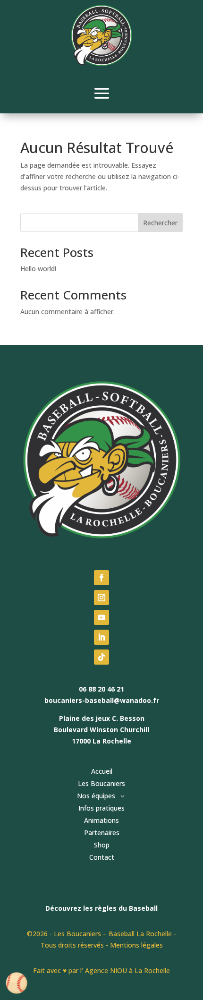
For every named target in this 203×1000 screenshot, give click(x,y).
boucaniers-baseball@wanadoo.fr (101, 700)
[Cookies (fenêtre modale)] (16, 983)
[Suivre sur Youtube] (101, 617)
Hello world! (38, 268)
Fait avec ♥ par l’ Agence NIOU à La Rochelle (101, 970)
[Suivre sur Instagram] (101, 597)
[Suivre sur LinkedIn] (101, 637)
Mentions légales (136, 944)
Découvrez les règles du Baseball (101, 908)
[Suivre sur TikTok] (101, 657)
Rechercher (160, 222)
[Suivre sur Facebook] (101, 577)
